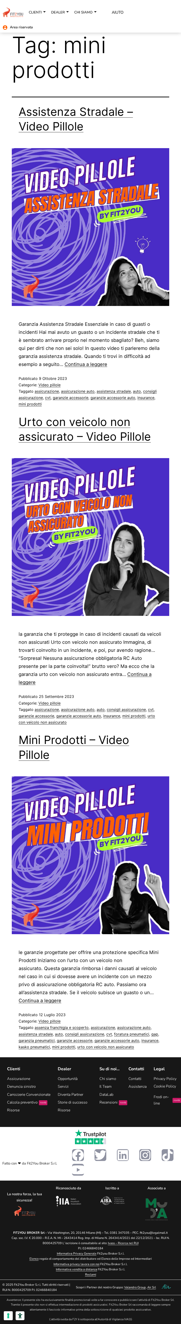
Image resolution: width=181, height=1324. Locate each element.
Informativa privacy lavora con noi (76, 1264)
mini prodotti (30, 404)
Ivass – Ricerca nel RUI (123, 1243)
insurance (145, 397)
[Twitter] (100, 1155)
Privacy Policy (165, 1078)
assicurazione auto (78, 391)
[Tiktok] (167, 1155)
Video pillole (49, 385)
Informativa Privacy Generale (76, 1253)
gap (154, 1034)
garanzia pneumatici (37, 1040)
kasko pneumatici (34, 1047)
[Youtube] (78, 1170)
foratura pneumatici (131, 1034)
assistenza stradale (114, 391)
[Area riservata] (5, 27)
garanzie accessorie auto (112, 397)
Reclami (90, 1274)
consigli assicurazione (126, 709)
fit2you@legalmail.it (154, 1233)
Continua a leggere (86, 364)
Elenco (34, 1259)
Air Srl (151, 1287)
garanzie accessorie (70, 397)
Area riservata (21, 27)
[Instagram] (145, 1155)
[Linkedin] (123, 1155)
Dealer (58, 12)
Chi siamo (83, 12)
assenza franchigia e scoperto (62, 1027)
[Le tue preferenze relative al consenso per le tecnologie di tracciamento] (8, 1315)
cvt (48, 397)
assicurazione (47, 391)
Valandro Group (135, 1287)
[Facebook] (78, 1155)
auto (137, 391)
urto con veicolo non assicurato (105, 1047)
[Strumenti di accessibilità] (20, 1315)
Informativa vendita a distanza (76, 1269)
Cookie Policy (165, 1086)
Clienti (35, 12)
